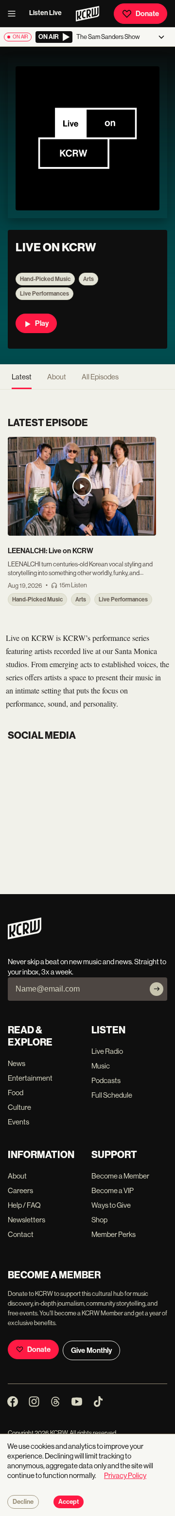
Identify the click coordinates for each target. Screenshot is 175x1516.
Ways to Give (111, 1205)
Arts (88, 279)
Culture (19, 1107)
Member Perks (113, 1234)
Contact (21, 1234)
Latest (22, 377)
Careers (20, 1190)
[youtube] (12, 754)
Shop (99, 1220)
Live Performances (44, 293)
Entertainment (30, 1078)
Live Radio (107, 1051)
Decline (23, 1502)
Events (18, 1122)
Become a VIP (112, 1190)
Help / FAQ (24, 1205)
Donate (147, 13)
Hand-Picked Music (45, 279)
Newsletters (26, 1220)
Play (42, 323)
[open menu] (14, 13)
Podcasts (106, 1080)
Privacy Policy (125, 1475)
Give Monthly (91, 1350)
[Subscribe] (156, 989)
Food (15, 1092)
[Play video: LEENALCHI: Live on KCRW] (82, 486)
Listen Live (45, 13)
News (16, 1063)
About (56, 377)
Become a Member (120, 1176)
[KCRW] (24, 937)
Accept (68, 1502)
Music (100, 1066)
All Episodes (100, 377)
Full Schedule (111, 1095)
